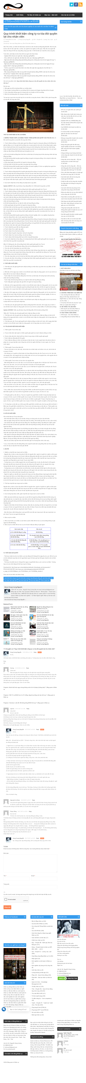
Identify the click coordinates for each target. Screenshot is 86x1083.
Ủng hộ (8, 20)
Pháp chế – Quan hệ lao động (40, 975)
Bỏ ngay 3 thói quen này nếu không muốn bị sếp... (19, 615)
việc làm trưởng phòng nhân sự (12, 1000)
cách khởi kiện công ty (10, 578)
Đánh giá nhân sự (36, 1015)
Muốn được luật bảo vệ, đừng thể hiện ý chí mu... (19, 607)
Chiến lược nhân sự (37, 940)
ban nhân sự (11, 998)
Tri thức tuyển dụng (37, 996)
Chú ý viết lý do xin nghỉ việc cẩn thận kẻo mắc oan (17, 58)
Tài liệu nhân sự (36, 986)
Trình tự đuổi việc (45, 580)
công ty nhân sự (19, 1004)
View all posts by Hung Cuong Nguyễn (15, 599)
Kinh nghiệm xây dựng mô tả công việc (42, 965)
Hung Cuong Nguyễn (24, 39)
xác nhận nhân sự (16, 988)
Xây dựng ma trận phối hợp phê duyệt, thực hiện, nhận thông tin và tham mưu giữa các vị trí (71, 203)
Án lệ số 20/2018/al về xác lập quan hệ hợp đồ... (45, 615)
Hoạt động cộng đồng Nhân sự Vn (41, 956)
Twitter (72, 5)
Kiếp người (35, 958)
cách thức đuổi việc (47, 578)
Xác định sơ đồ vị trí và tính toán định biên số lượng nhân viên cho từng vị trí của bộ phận (71, 220)
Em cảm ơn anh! (68, 1050)
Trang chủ (9, 15)
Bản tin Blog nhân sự (37, 921)
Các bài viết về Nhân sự (38, 923)
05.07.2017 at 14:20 (30, 838)
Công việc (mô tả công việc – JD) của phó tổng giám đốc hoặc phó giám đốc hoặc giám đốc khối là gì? (71, 168)
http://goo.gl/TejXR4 (29, 56)
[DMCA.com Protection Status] (67, 980)
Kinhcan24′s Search (40, 1032)
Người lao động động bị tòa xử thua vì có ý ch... (45, 607)
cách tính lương (10, 1004)
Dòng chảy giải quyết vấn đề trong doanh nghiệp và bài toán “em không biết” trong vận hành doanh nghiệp (71, 146)
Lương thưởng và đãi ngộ (38, 972)
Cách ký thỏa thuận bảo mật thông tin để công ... (45, 623)
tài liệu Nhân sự (31, 43)
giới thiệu (67, 1022)
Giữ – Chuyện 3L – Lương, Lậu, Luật (41, 951)
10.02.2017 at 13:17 (26, 800)
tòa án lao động (34, 580)
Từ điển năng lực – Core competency (42, 998)
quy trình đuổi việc (23, 580)
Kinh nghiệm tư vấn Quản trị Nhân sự (42, 961)
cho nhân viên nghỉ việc (10, 580)
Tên (5, 875)
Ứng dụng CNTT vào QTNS (39, 1010)
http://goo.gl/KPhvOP (38, 58)
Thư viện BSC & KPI (37, 993)
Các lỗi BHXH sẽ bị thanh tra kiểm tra (71, 127)
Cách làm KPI (7, 1006)
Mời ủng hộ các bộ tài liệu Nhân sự (70, 308)
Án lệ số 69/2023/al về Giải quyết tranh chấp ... (18, 623)
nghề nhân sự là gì (20, 998)
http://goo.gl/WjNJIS (9, 62)
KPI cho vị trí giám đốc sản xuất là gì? (71, 109)
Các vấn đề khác (36, 930)
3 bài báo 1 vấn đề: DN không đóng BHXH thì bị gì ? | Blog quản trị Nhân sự (29, 703)
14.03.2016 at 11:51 (20, 668)
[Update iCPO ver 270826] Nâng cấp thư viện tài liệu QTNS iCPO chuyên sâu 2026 (71, 122)
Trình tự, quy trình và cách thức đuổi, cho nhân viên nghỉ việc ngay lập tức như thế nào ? (27, 68)
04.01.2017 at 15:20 (30, 729)
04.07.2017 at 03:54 (22, 811)
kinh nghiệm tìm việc (11, 996)
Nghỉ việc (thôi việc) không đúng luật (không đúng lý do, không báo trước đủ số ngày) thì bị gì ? (29, 60)
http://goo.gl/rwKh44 (17, 65)
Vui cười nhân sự (36, 1012)
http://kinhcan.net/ (41, 1026)
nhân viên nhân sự (13, 992)
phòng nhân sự (13, 986)
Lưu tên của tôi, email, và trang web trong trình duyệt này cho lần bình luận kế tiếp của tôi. (28, 894)
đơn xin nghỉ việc (15, 994)
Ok (64, 1042)
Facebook (76, 5)
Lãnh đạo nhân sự (36, 970)
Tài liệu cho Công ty (21, 20)
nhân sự (6, 986)
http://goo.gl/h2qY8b (9, 70)
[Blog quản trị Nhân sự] (13, 6)
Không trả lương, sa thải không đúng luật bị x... (18, 631)
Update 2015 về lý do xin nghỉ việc (13, 56)
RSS (80, 5)
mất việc (8, 499)
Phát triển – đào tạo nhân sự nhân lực (42, 977)
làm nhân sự (20, 986)
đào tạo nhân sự (13, 990)
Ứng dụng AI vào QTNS (38, 1007)
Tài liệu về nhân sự (34, 15)
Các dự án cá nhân (68, 15)
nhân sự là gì (7, 988)
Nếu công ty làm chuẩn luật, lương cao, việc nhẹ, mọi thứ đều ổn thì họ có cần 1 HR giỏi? (71, 116)
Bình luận (6, 853)
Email (33, 875)
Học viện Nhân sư (38, 20)
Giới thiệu (19, 15)
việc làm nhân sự (13, 1002)
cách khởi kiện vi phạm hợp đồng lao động (29, 578)
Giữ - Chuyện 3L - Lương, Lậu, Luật (43, 39)
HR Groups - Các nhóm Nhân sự (70, 314)
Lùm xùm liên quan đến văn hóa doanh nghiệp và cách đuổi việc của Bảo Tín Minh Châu (29, 27)
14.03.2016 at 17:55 (27, 652)
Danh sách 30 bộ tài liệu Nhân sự (70, 310)
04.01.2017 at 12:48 (20, 708)
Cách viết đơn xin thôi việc (39, 937)
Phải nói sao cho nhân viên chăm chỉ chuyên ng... (18, 639)
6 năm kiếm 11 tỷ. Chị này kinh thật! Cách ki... (44, 631)
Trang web (6, 884)
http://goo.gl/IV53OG (17, 77)
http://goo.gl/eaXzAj (24, 73)
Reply (35, 652)
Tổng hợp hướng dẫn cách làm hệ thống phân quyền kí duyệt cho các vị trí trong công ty (71, 209)
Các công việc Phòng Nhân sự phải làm (42, 926)
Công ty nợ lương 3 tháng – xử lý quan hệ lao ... (45, 639)
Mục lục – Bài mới (51, 15)
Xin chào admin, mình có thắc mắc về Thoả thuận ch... (71, 1035)
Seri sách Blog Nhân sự (16, 43)
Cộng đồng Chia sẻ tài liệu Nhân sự (70, 316)
